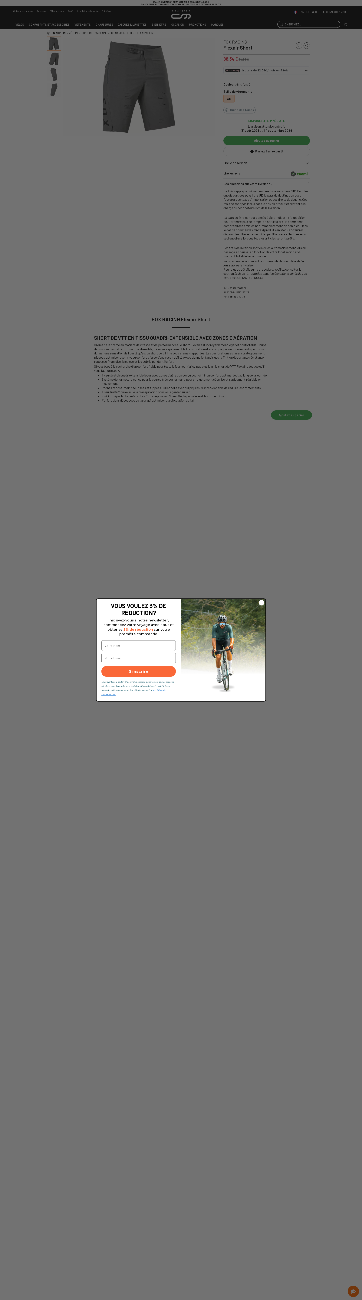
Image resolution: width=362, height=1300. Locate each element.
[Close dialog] (261, 603)
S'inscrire (138, 671)
